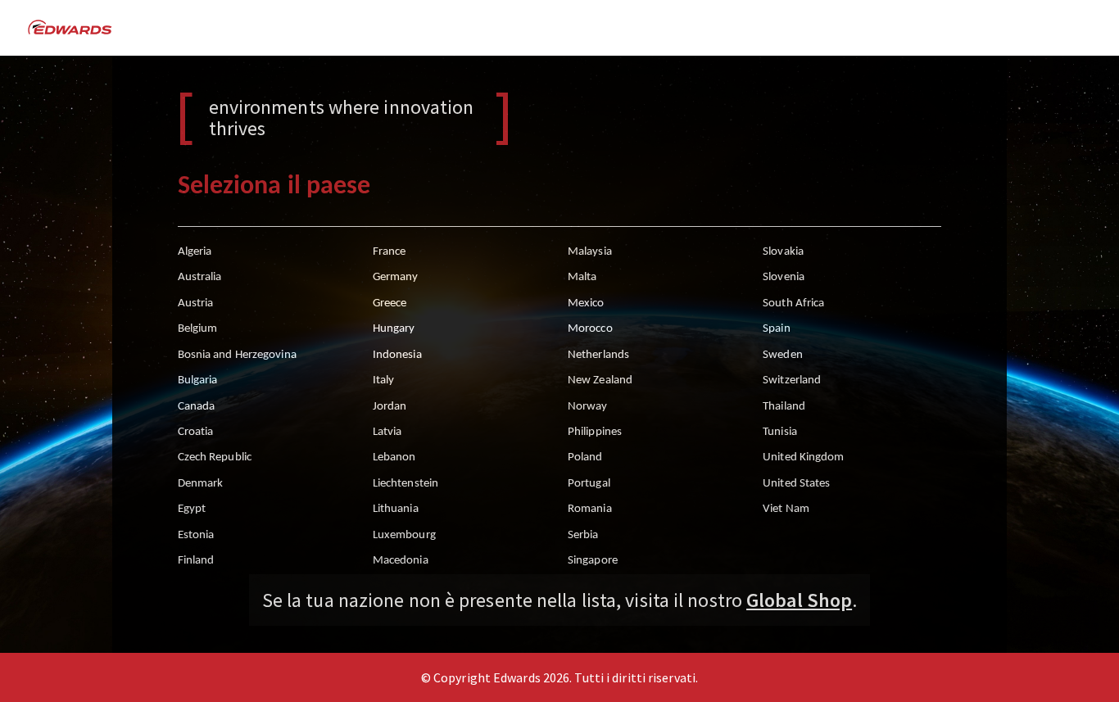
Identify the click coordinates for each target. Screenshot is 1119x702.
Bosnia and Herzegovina (237, 355)
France (389, 252)
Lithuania (396, 509)
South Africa (793, 303)
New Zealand (600, 380)
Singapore (593, 561)
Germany (396, 277)
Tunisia (780, 432)
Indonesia (397, 355)
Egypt (192, 509)
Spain (777, 329)
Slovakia (783, 252)
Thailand (784, 407)
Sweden (783, 355)
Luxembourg (404, 535)
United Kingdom (803, 457)
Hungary (394, 329)
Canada (196, 407)
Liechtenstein (405, 484)
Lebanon (394, 457)
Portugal (589, 484)
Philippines (595, 432)
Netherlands (598, 355)
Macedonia (400, 561)
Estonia (196, 535)
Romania (590, 509)
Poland (585, 457)
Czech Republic (214, 457)
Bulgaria (198, 380)
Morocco (590, 329)
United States (796, 484)
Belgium (198, 329)
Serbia (583, 535)
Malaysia (590, 252)
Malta (582, 277)
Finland (196, 561)
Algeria (195, 252)
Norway (588, 407)
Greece (390, 303)
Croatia (196, 432)
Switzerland (792, 380)
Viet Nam (786, 509)
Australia (200, 277)
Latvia (387, 432)
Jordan (390, 407)
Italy (384, 380)
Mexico (586, 303)
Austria (196, 303)
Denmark (201, 484)
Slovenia (783, 277)
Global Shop (799, 600)
